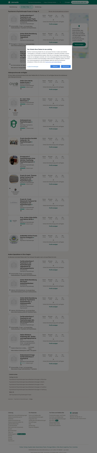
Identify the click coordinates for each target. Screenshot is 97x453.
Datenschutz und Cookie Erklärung (53, 62)
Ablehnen (55, 66)
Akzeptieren (66, 66)
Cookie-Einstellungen (32, 66)
